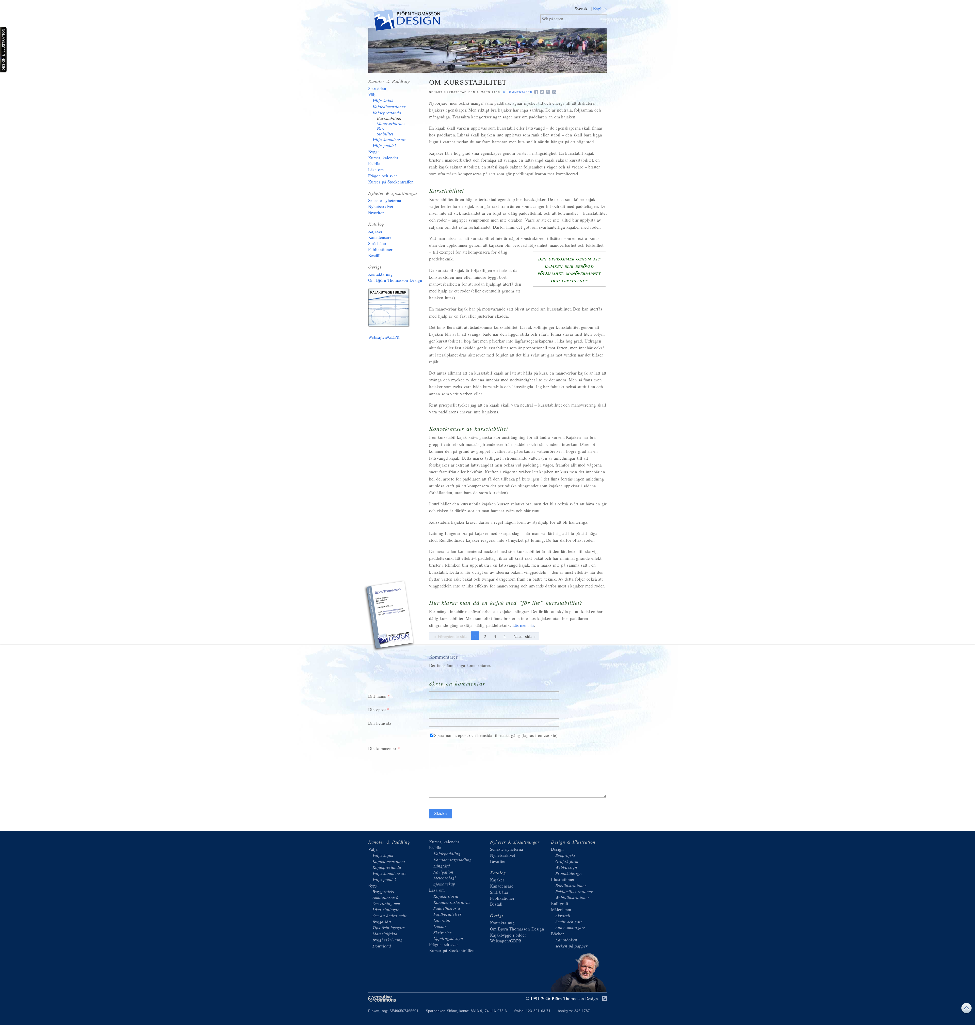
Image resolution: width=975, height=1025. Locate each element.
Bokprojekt (565, 855)
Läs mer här (523, 625)
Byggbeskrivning (387, 940)
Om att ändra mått (389, 916)
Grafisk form (566, 861)
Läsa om (376, 170)
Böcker (557, 934)
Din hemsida (379, 723)
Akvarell (562, 916)
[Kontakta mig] (389, 616)
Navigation (443, 872)
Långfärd (441, 866)
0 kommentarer (517, 92)
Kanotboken (566, 940)
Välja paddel (384, 145)
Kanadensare (380, 237)
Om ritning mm (386, 903)
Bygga (374, 151)
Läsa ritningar (385, 909)
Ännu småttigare (570, 927)
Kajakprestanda (386, 113)
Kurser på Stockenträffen (391, 182)
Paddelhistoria (446, 908)
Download (381, 946)
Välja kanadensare (389, 139)
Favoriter (376, 212)
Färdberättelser (447, 914)
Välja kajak (382, 100)
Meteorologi (444, 878)
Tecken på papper (571, 946)
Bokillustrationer (570, 885)
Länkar (439, 926)
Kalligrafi (559, 903)
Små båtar (377, 243)
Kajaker (375, 231)
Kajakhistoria (445, 896)
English (600, 8)
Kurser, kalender (383, 158)
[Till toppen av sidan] (966, 1009)
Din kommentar (382, 748)
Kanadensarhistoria (451, 902)
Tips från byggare (388, 927)
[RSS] (604, 999)
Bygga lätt (381, 922)
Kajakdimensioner (388, 107)
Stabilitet (385, 134)
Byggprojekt (383, 891)
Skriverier (442, 932)
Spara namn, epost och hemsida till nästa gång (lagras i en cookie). (496, 735)
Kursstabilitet (389, 118)
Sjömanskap (444, 884)
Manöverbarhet (391, 123)
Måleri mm (561, 909)
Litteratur (442, 920)
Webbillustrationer (572, 897)
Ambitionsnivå (385, 897)
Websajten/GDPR (383, 337)
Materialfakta (384, 934)
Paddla (374, 163)
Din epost (377, 709)
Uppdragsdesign (448, 938)
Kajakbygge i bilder (389, 308)
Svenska (582, 8)
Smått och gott (568, 922)
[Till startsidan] (406, 21)
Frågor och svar (382, 176)
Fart (380, 128)
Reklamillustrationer (574, 891)
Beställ (374, 255)
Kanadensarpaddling (452, 860)
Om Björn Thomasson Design (395, 280)
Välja (373, 94)
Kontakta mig (380, 274)
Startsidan (377, 88)
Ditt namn (377, 696)
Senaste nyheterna (384, 200)
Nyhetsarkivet (380, 206)
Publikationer (380, 249)
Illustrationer (563, 879)
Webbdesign (566, 867)
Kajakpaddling (446, 854)
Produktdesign (568, 873)
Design (557, 849)
